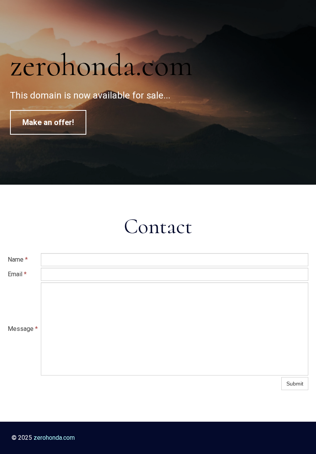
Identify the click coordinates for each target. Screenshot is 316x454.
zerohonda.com (101, 65)
